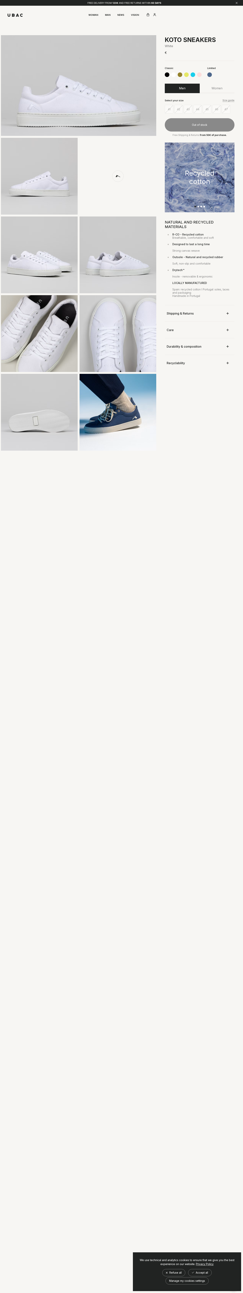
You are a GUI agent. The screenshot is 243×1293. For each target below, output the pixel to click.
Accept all (201, 1272)
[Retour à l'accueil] (15, 15)
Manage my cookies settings (187, 1280)
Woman (93, 14)
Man (107, 14)
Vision (135, 14)
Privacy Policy (205, 1264)
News (120, 14)
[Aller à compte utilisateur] (154, 15)
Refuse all (175, 1272)
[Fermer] (236, 3)
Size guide (228, 100)
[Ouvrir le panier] (148, 15)
